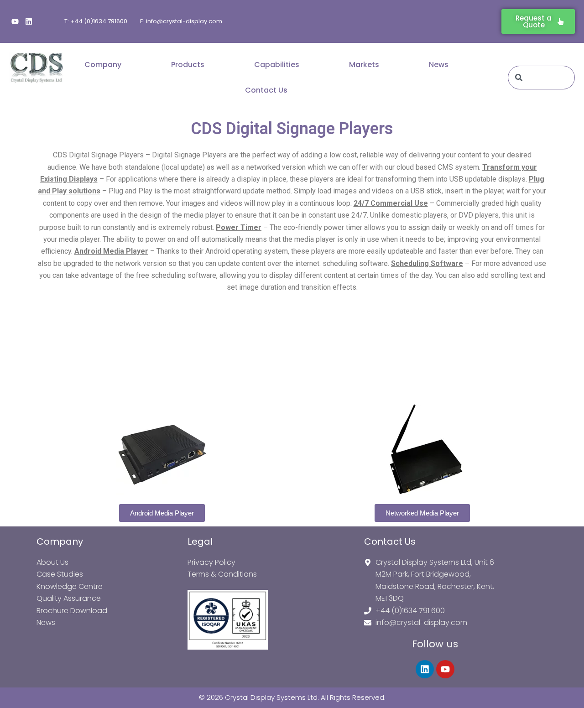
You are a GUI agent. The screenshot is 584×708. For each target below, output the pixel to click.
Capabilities (276, 64)
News (438, 64)
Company (102, 64)
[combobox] (541, 77)
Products (187, 64)
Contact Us (266, 90)
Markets (364, 64)
